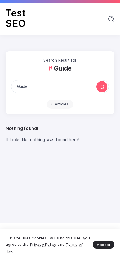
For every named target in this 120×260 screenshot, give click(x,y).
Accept (103, 244)
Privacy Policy (43, 244)
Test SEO (16, 18)
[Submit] (101, 86)
